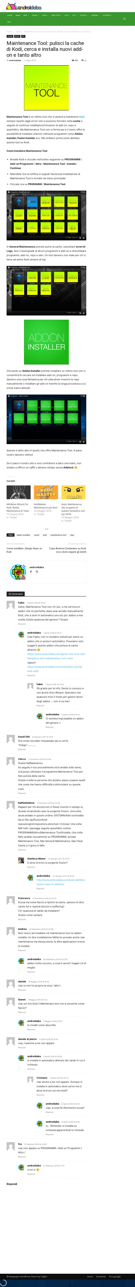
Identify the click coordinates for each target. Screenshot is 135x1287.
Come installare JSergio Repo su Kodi (24, 550)
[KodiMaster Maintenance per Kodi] (46, 492)
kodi (45, 535)
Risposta (22, 624)
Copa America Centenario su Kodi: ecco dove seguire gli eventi (67, 550)
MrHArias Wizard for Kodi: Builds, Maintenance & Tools (18, 507)
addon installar (23, 535)
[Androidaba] (23, 6)
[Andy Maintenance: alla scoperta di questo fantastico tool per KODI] (73, 492)
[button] (124, 18)
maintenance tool (58, 535)
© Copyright (115, 1276)
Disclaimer (101, 1276)
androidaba (15, 60)
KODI (17, 36)
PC (23, 36)
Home (9, 31)
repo (72, 535)
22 (85, 60)
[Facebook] (32, 572)
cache (36, 535)
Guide (18, 31)
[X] (38, 572)
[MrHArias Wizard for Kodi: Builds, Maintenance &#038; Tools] (19, 492)
